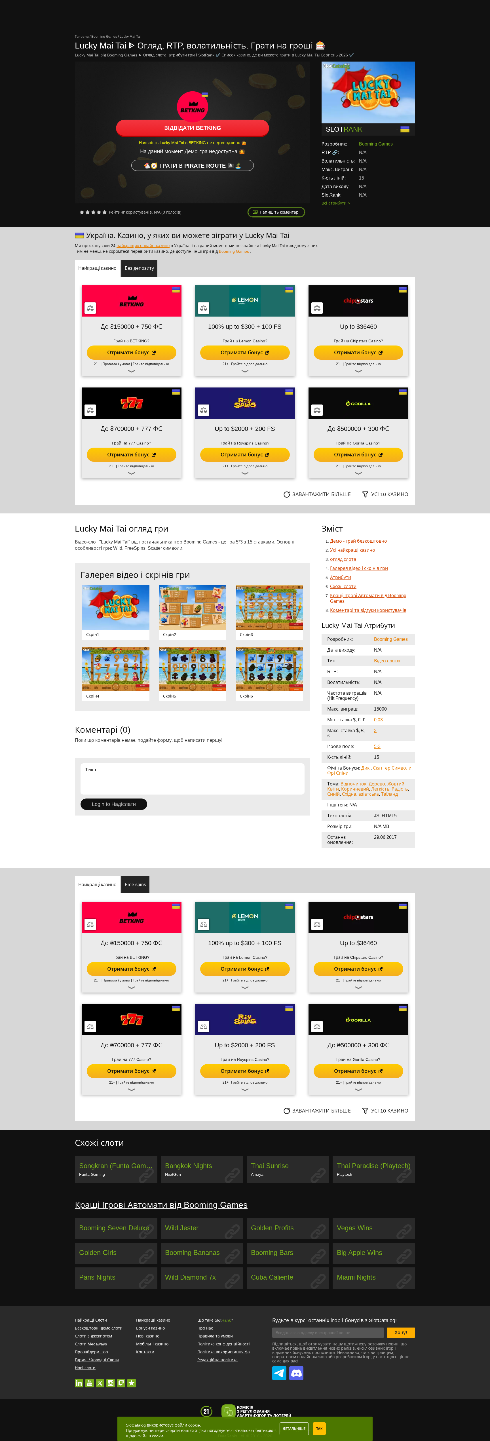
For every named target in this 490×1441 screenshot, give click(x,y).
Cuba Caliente (272, 1277)
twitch (121, 1380)
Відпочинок (353, 783)
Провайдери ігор (91, 1352)
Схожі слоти (343, 586)
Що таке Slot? (215, 1320)
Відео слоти (387, 660)
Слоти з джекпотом (93, 1336)
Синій (333, 794)
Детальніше (294, 1429)
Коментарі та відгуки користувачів (368, 610)
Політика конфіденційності (223, 1344)
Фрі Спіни (338, 773)
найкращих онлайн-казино (143, 245)
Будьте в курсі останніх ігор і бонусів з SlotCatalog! (334, 1320)
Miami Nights (356, 1277)
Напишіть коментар (279, 212)
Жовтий (395, 783)
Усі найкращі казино (352, 550)
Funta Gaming (92, 1174)
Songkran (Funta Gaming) (118, 1166)
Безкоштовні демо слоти (98, 1328)
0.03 (378, 719)
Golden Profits (272, 1228)
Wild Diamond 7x (190, 1277)
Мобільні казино (152, 1344)
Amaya (257, 1174)
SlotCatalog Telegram (279, 1370)
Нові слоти (85, 1368)
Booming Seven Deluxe (114, 1228)
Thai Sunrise (270, 1166)
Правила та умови (215, 1336)
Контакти (145, 1352)
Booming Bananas (192, 1252)
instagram (110, 1380)
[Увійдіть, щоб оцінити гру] (93, 212)
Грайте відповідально (151, 364)
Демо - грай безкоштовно (358, 541)
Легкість (380, 789)
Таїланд (389, 794)
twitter (100, 1380)
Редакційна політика (217, 1360)
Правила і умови (116, 364)
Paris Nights (97, 1277)
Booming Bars (272, 1252)
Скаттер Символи (392, 768)
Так (319, 1429)
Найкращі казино (153, 1320)
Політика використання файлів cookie (234, 1352)
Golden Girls (98, 1252)
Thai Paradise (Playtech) (374, 1166)
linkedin (79, 1380)
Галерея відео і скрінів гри (359, 568)
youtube (89, 1380)
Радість (400, 789)
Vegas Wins (355, 1228)
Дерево (377, 783)
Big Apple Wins (359, 1252)
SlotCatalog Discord (296, 1370)
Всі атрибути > (336, 203)
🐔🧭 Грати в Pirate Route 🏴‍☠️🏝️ (192, 165)
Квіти (333, 789)
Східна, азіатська (360, 794)
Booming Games (376, 144)
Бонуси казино (150, 1328)
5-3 (377, 746)
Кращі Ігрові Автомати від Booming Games (161, 1205)
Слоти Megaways (91, 1344)
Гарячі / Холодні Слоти (97, 1360)
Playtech (344, 1174)
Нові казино (147, 1336)
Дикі (366, 768)
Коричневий (355, 789)
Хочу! (401, 1332)
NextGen (173, 1174)
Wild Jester (181, 1228)
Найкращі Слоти (91, 1320)
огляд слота (343, 559)
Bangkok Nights (188, 1166)
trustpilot (131, 1380)
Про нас (205, 1328)
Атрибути (340, 577)
